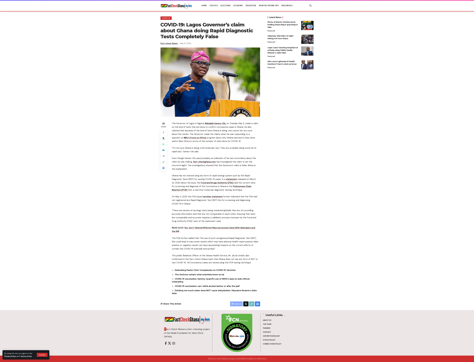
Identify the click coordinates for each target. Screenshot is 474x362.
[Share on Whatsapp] (163, 144)
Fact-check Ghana (169, 43)
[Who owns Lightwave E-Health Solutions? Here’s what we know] (307, 64)
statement (231, 179)
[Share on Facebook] (163, 132)
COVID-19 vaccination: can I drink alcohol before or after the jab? (207, 286)
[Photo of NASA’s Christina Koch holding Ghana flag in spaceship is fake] (307, 25)
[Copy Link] (163, 162)
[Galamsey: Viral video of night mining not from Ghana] (307, 39)
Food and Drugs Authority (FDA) (217, 182)
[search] (310, 5)
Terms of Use (26, 356)
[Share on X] (163, 138)
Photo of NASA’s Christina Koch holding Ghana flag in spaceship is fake (282, 24)
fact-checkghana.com (204, 161)
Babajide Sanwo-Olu (215, 123)
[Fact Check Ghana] (176, 5)
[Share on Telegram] (163, 156)
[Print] (163, 168)
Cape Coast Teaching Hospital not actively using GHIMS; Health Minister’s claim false (282, 50)
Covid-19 (166, 18)
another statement (213, 196)
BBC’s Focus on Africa (195, 137)
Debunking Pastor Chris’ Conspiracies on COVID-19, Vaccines (205, 270)
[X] (169, 343)
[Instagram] (174, 343)
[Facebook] (165, 343)
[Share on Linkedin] (163, 150)
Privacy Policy (10, 356)
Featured (271, 31)
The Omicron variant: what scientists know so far (199, 274)
